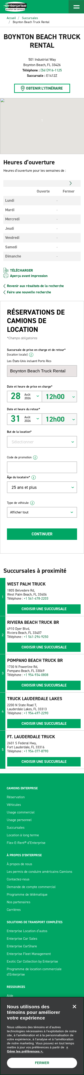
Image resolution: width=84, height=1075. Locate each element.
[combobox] (42, 442)
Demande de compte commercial (31, 886)
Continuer (42, 534)
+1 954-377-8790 (36, 751)
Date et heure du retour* (23, 409)
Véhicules (14, 804)
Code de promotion (19, 457)
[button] (42, 120)
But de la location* (19, 432)
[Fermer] (74, 1006)
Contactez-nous (18, 879)
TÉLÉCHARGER (21, 270)
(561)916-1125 (51, 70)
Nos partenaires (18, 902)
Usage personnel (19, 820)
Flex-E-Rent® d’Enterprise (26, 842)
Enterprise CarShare (22, 946)
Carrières (14, 909)
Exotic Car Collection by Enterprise (32, 961)
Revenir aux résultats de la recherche (35, 286)
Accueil (11, 18)
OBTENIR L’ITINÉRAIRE (44, 88)
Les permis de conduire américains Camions (39, 871)
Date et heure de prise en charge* (29, 386)
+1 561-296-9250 (36, 637)
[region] (42, 1036)
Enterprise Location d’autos (27, 931)
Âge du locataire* (18, 477)
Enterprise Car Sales (22, 938)
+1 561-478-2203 (36, 598)
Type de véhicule (18, 503)
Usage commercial (20, 812)
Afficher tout (19, 512)
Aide (10, 995)
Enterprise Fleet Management (29, 953)
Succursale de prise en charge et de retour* (36, 352)
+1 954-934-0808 (36, 675)
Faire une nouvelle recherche (29, 292)
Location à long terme (23, 835)
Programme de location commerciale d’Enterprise (34, 972)
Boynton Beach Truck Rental (31, 22)
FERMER (42, 1063)
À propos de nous (19, 864)
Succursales (30, 18)
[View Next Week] (71, 183)
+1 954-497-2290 (36, 713)
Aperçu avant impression (28, 275)
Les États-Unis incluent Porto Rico (29, 361)
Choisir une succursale (44, 608)
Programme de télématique (27, 894)
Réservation (16, 797)
